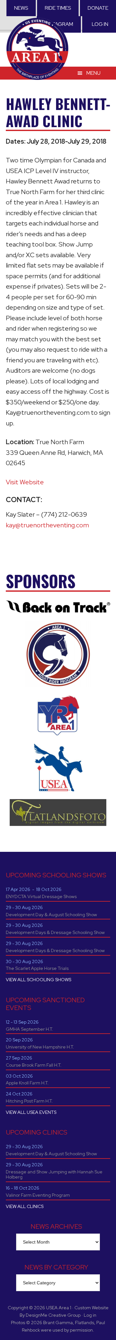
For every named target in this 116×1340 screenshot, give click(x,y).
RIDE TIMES (58, 8)
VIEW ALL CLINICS (25, 1206)
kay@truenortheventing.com (47, 525)
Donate (98, 8)
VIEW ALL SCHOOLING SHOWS (38, 980)
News (21, 8)
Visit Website (25, 482)
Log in (100, 24)
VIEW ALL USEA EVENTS (31, 1112)
